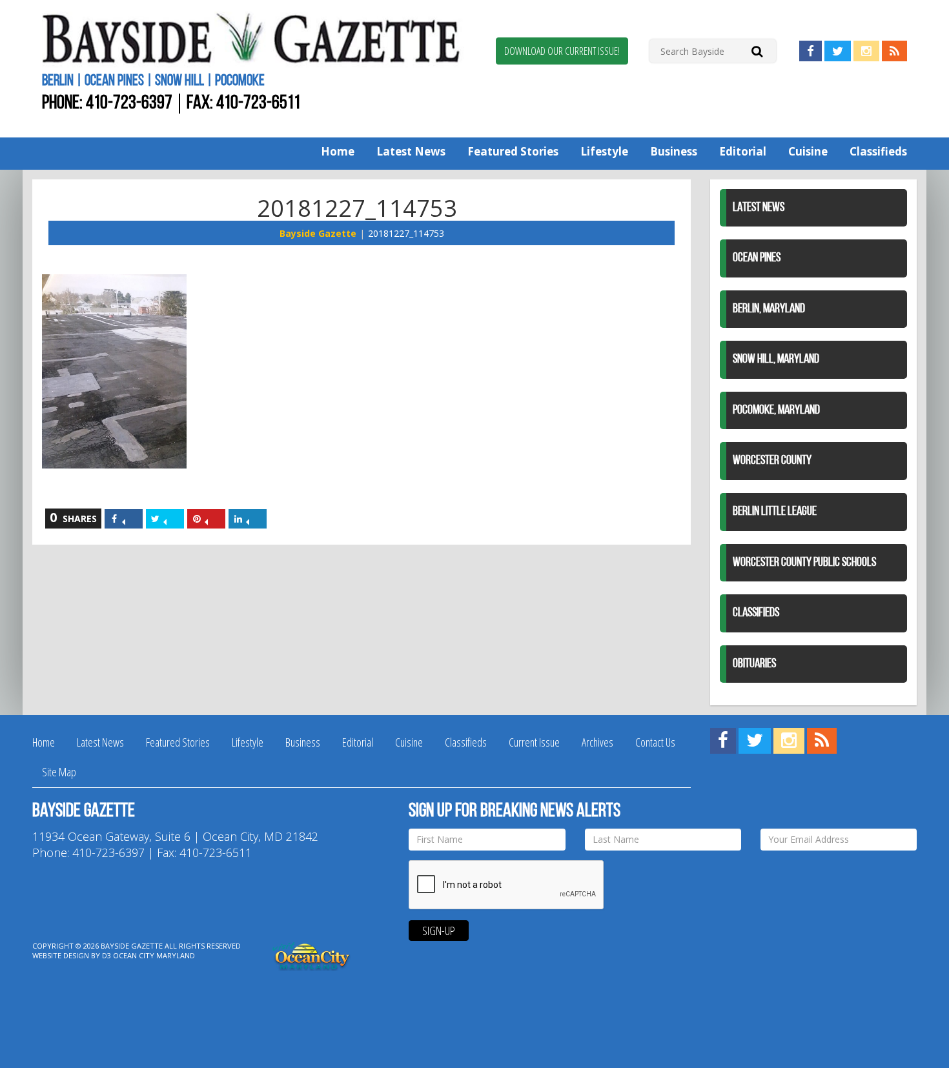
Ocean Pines (757, 258)
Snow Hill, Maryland (776, 359)
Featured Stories (512, 151)
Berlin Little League (775, 511)
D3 (106, 955)
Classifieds (878, 151)
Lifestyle (604, 151)
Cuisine (808, 151)
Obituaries (754, 664)
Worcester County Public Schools (804, 562)
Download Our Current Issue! (562, 51)
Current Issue (534, 742)
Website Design (60, 955)
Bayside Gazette (318, 233)
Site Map (59, 772)
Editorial (742, 151)
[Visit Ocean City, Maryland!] (311, 955)
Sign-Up (438, 930)
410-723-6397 (129, 104)
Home (337, 151)
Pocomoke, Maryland (776, 410)
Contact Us (655, 742)
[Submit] (757, 50)
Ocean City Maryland (154, 955)
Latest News (410, 151)
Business (673, 151)
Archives (597, 742)
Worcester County (772, 460)
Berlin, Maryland (769, 309)
